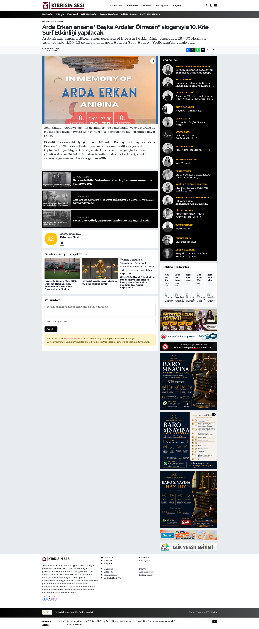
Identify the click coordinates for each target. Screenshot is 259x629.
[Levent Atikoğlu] (167, 95)
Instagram (162, 5)
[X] (49, 598)
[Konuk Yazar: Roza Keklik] (167, 200)
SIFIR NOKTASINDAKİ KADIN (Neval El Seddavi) (193, 176)
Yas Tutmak (183, 163)
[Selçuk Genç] (167, 82)
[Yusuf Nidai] (167, 134)
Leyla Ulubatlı (185, 249)
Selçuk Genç (183, 79)
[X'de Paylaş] (192, 50)
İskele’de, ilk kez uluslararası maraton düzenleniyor (177, 277)
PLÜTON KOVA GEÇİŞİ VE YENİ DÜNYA (191, 189)
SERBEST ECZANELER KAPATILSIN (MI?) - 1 (189, 215)
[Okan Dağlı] (167, 121)
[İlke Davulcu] (167, 226)
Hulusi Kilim (183, 238)
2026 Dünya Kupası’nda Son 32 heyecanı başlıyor (99, 282)
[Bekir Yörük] (167, 174)
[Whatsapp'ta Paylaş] (197, 50)
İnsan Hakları (109, 14)
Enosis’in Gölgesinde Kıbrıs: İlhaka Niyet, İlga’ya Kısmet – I (194, 84)
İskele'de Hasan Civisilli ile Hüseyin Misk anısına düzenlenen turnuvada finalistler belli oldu (61, 285)
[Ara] (206, 5)
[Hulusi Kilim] (167, 239)
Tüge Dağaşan (184, 107)
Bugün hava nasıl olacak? (159, 621)
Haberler (48, 14)
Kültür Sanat (129, 14)
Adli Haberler (89, 14)
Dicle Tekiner (184, 210)
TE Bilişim (211, 612)
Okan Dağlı (182, 118)
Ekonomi (72, 14)
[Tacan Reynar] (167, 147)
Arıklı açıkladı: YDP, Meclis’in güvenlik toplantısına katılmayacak (167, 277)
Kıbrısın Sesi (69, 237)
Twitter (147, 5)
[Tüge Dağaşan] (167, 108)
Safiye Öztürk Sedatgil (191, 184)
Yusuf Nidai (182, 132)
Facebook (132, 5)
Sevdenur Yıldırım (187, 159)
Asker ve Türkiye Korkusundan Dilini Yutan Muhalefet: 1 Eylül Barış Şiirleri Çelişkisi (194, 98)
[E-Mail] (62, 243)
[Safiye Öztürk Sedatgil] (167, 187)
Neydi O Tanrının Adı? (189, 110)
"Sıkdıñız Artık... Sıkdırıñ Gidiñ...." (186, 137)
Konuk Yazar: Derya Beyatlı (193, 66)
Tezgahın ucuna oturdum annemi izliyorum (191, 255)
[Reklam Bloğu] (188, 319)
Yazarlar (117, 5)
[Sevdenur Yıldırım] (167, 161)
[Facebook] (44, 598)
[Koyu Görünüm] (210, 5)
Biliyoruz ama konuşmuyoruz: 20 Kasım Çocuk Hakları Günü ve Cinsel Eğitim (194, 202)
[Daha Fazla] (203, 50)
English (177, 5)
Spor (60, 21)
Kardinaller (182, 228)
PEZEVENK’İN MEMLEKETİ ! (193, 150)
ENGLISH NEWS (150, 14)
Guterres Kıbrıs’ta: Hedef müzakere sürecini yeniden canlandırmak (199, 277)
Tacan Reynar (184, 146)
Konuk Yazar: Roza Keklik (192, 197)
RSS (48, 612)
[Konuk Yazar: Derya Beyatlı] (167, 69)
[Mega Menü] (215, 5)
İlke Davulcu (183, 225)
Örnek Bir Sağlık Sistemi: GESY (191, 124)
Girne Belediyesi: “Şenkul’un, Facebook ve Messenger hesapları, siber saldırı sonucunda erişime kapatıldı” (138, 282)
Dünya (60, 14)
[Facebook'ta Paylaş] (188, 50)
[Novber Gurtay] (169, 298)
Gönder (51, 329)
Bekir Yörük (183, 171)
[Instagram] (54, 598)
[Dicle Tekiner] (167, 213)
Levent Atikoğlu (186, 92)
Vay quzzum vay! (185, 241)
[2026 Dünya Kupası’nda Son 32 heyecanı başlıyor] (100, 268)
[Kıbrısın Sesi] (63, 5)
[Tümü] (213, 60)
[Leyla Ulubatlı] (167, 252)
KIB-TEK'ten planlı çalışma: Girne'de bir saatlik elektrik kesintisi (209, 277)
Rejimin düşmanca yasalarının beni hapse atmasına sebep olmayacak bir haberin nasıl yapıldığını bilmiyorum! (194, 71)
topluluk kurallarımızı (76, 338)
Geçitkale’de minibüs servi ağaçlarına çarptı (188, 277)
